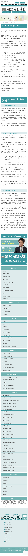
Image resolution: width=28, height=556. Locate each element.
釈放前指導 (5, 445)
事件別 (4, 293)
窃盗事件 (5, 321)
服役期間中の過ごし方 (8, 412)
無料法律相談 (6, 273)
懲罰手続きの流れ (7, 423)
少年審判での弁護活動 (8, 359)
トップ (2, 22)
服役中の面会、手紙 (7, 417)
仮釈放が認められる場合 (8, 385)
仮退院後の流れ (6, 370)
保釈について (6, 308)
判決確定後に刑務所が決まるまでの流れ (12, 379)
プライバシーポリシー (8, 290)
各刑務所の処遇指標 (7, 409)
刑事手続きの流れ (7, 305)
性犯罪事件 (5, 480)
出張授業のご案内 (7, 296)
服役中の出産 (6, 440)
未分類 (4, 488)
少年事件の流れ (6, 353)
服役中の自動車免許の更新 (9, 442)
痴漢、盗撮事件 (6, 340)
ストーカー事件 (6, 335)
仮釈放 (4, 382)
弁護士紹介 (6, 285)
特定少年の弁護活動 (7, 356)
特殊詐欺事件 (6, 329)
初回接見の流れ (6, 276)
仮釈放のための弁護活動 (8, 388)
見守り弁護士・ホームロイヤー (10, 299)
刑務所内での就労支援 (8, 448)
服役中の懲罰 (6, 420)
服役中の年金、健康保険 (8, 434)
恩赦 (4, 456)
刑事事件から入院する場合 (9, 468)
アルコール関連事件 (7, 338)
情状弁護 (5, 314)
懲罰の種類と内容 (7, 426)
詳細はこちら (3, 506)
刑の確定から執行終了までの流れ (10, 377)
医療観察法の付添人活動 (8, 470)
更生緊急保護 (6, 395)
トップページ (6, 271)
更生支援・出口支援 (7, 486)
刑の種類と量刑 (6, 311)
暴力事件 (5, 483)
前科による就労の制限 (8, 454)
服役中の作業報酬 (7, 431)
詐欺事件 (5, 326)
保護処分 (5, 361)
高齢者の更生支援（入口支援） (10, 403)
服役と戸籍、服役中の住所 (9, 451)
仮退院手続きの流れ (7, 364)
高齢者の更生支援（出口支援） (10, 406)
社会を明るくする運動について (10, 462)
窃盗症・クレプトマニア (8, 324)
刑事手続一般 (6, 477)
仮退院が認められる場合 (8, 367)
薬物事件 (5, 343)
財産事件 (5, 494)
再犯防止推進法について (8, 459)
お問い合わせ (6, 287)
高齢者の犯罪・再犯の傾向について (11, 400)
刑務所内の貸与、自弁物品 (9, 414)
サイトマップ (8, 541)
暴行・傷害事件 (6, 332)
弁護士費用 (5, 279)
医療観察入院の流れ (7, 465)
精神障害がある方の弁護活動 (9, 346)
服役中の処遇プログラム (8, 428)
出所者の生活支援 (7, 398)
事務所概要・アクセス (8, 282)
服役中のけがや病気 (7, 437)
